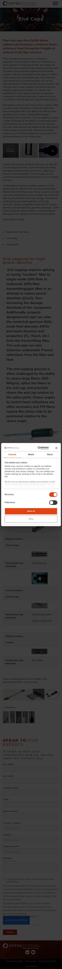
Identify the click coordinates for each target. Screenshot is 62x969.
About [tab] (49, 454)
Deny (31, 519)
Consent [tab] (12, 454)
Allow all (31, 511)
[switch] (53, 502)
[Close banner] (56, 448)
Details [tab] (31, 454)
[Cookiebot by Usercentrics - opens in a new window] (37, 448)
